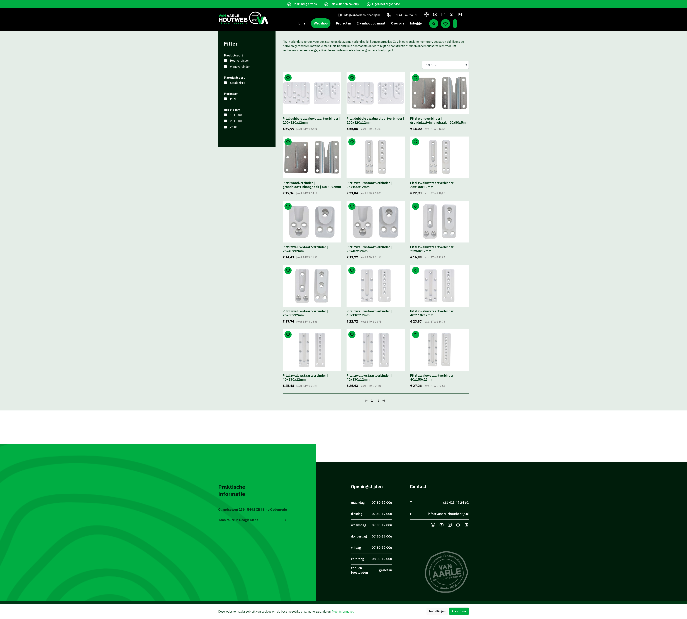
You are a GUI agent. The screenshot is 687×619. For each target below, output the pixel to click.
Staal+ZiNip (237, 83)
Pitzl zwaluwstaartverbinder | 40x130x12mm (305, 378)
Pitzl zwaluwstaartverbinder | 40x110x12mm (369, 313)
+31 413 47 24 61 (405, 15)
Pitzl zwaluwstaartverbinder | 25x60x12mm (432, 249)
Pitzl (233, 99)
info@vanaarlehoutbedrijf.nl (362, 15)
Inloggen (416, 23)
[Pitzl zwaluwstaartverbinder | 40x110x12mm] (376, 286)
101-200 (236, 115)
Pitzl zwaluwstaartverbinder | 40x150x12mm (432, 378)
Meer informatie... (343, 611)
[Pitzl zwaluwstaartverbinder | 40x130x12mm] (312, 350)
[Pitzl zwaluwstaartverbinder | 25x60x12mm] (439, 221)
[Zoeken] (433, 23)
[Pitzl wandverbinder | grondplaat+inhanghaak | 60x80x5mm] (439, 93)
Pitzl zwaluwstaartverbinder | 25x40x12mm (305, 249)
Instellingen (437, 611)
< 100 (234, 127)
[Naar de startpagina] (243, 17)
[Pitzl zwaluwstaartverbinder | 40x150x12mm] (439, 350)
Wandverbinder (240, 66)
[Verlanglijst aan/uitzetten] (288, 77)
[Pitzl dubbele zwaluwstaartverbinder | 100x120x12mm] (312, 93)
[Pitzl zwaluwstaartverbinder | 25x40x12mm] (312, 221)
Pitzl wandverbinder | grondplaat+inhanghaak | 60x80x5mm (439, 121)
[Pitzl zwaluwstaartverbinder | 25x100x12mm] (376, 157)
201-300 (236, 121)
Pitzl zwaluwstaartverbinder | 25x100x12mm (369, 185)
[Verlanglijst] (445, 23)
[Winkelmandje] (455, 23)
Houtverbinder (239, 60)
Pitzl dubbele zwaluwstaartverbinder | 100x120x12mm (311, 121)
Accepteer (459, 611)
